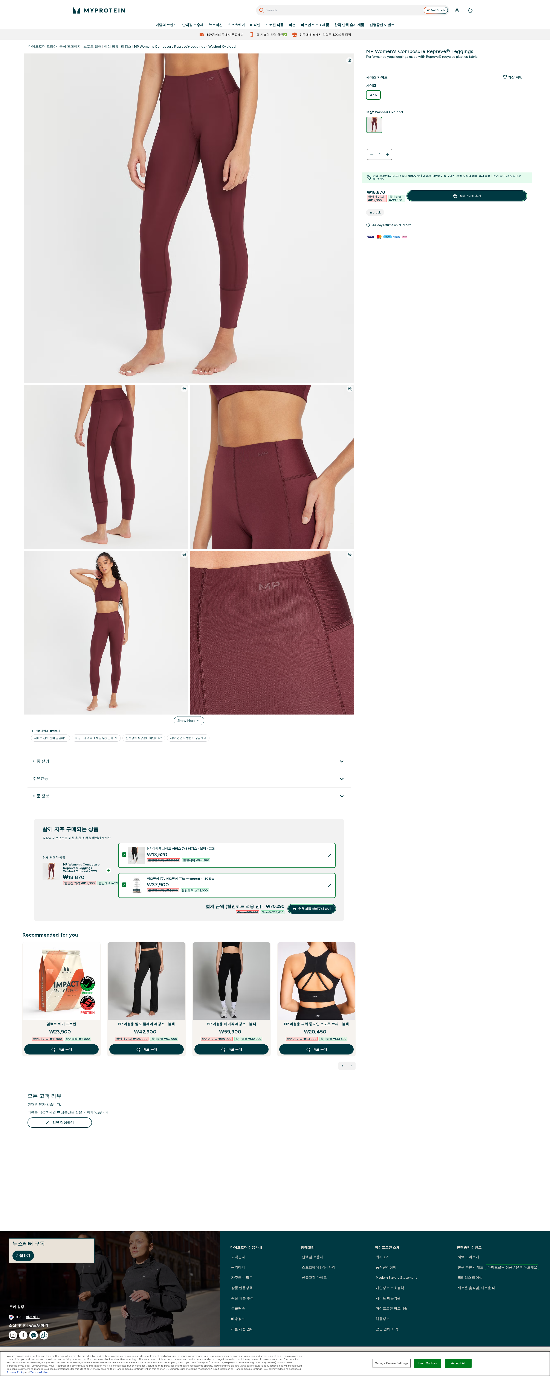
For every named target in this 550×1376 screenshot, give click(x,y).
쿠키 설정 (16, 1307)
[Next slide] (355, 1008)
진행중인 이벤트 (382, 25)
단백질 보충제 (193, 25)
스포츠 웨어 (92, 46)
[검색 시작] (262, 10)
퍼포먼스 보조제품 (315, 25)
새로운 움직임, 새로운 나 (476, 1288)
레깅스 (126, 46)
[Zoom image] (349, 60)
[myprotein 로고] (99, 10)
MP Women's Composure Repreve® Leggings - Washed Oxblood (185, 46)
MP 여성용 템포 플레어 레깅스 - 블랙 (146, 1024)
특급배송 (238, 1308)
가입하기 (23, 1255)
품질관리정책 (386, 1267)
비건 (292, 25)
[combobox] (352, 10)
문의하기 (238, 1267)
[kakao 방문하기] (33, 1335)
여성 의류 (111, 46)
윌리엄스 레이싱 (470, 1277)
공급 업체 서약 (387, 1329)
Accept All (458, 1363)
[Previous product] (342, 1066)
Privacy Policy (16, 1372)
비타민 (255, 25)
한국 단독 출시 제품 (349, 25)
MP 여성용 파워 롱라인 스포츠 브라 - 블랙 (316, 1024)
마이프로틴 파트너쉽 (392, 1308)
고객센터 (238, 1257)
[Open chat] (44, 1335)
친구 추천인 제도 (497, 1267)
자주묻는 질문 (242, 1277)
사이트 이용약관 (388, 1298)
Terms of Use (39, 1372)
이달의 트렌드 (166, 25)
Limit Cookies (428, 1363)
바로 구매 (65, 1049)
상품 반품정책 (242, 1288)
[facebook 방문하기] (23, 1335)
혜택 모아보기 (468, 1257)
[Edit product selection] (329, 855)
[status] (380, 154)
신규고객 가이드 (314, 1277)
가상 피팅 (515, 77)
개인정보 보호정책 (390, 1288)
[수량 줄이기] (372, 154)
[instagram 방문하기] (13, 1335)
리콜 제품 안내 (242, 1329)
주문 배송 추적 (242, 1298)
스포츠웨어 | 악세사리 (318, 1267)
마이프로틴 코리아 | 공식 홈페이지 (54, 46)
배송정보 (238, 1319)
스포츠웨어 (236, 25)
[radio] (373, 95)
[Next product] (351, 1066)
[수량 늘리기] (387, 154)
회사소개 (383, 1257)
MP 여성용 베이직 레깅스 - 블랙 (231, 1024)
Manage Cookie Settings (391, 1363)
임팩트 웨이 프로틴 (61, 1024)
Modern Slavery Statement (396, 1277)
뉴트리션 (216, 25)
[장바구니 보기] (470, 10)
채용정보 (383, 1319)
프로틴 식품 (275, 25)
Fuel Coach (438, 10)
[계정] (457, 10)
